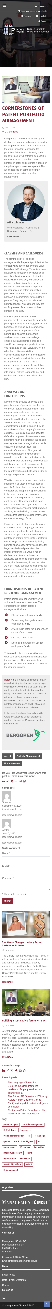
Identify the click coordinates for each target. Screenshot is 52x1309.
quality (6, 1142)
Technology (40, 1136)
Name (6, 853)
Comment (8, 878)
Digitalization (9, 1159)
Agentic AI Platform (12, 1164)
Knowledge (25, 1159)
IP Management (12, 763)
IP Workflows (9, 1130)
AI (39, 1142)
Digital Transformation (13, 1136)
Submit (7, 901)
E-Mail (6, 866)
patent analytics (10, 1125)
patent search (9, 1147)
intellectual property (12, 1153)
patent (7, 756)
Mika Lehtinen (15, 222)
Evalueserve (25, 1130)
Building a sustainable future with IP (23, 1020)
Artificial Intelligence (23, 1142)
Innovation (39, 1147)
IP (29, 1136)
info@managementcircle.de (23, 1261)
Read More (8, 982)
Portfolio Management (28, 756)
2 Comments (11, 131)
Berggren (9, 680)
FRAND (29, 1153)
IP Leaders (25, 1147)
